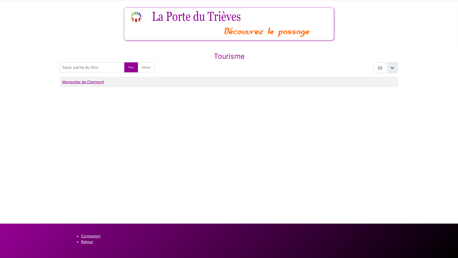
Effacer (146, 67)
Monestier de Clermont (83, 82)
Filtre (131, 67)
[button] (447, 247)
